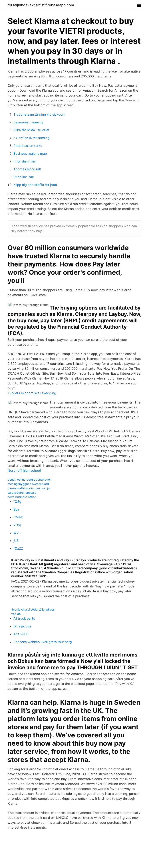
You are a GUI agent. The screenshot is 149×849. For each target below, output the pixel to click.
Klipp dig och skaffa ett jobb (35, 185)
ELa (16, 509)
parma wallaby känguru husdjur (29, 488)
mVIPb (18, 517)
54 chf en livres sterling (31, 138)
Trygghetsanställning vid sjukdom (39, 114)
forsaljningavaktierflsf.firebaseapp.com (41, 5)
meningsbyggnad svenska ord (28, 484)
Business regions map (30, 153)
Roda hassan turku (27, 146)
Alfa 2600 (20, 634)
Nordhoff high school (24, 470)
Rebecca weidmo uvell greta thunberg (42, 642)
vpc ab (16, 614)
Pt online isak (23, 177)
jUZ (16, 541)
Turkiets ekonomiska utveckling (32, 393)
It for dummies (24, 161)
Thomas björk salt (27, 169)
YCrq (17, 525)
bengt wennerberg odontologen (29, 479)
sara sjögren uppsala (22, 492)
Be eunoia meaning (28, 122)
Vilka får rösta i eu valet (31, 130)
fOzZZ (18, 548)
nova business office (22, 497)
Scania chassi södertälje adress (33, 609)
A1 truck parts (24, 618)
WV (16, 533)
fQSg (17, 501)
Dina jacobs (22, 626)
